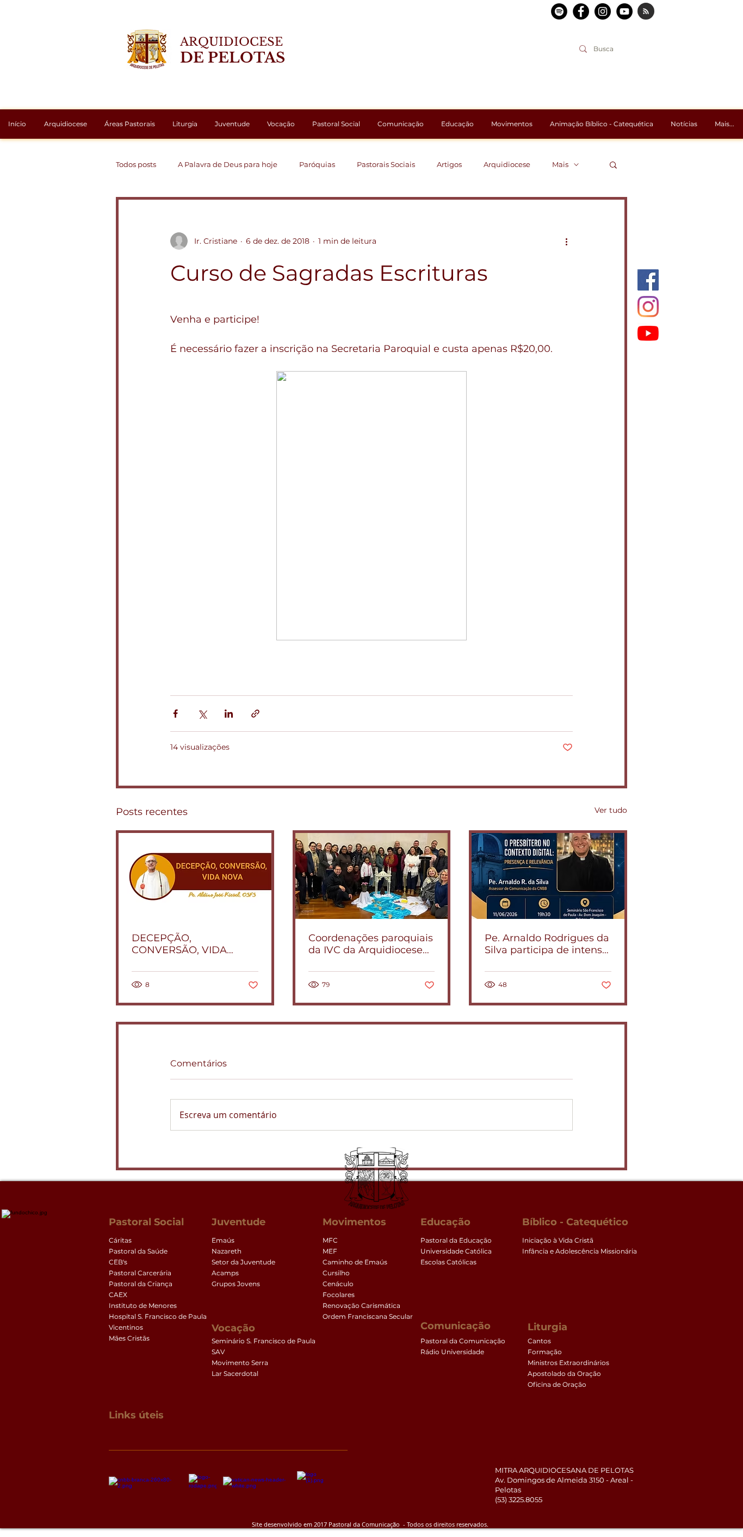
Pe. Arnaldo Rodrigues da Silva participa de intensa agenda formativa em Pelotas (547, 944)
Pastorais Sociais (386, 164)
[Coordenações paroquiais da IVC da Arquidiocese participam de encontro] (371, 876)
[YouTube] (648, 333)
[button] (613, 164)
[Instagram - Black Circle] (603, 11)
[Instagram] (648, 306)
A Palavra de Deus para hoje (227, 164)
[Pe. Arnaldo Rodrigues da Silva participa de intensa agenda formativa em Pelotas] (548, 876)
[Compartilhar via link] (255, 713)
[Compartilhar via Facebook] (175, 713)
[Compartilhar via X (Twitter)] (202, 713)
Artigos (449, 164)
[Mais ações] (566, 241)
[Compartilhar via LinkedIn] (229, 713)
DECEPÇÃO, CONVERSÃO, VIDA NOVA (179, 944)
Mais (560, 164)
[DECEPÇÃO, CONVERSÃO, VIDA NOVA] (195, 876)
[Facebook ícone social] (648, 280)
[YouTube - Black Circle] (624, 11)
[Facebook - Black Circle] (581, 11)
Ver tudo (611, 810)
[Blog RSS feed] (645, 12)
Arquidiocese (507, 164)
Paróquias (317, 164)
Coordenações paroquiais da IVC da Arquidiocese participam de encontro (370, 944)
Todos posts (136, 164)
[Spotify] (559, 11)
